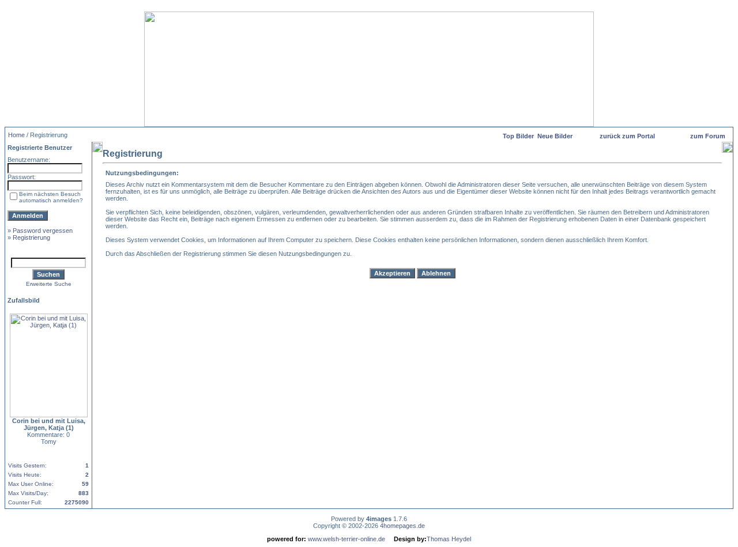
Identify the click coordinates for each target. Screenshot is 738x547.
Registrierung (31, 237)
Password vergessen (43, 230)
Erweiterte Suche (48, 284)
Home (16, 134)
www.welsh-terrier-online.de (345, 538)
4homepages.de (402, 525)
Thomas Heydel (449, 538)
